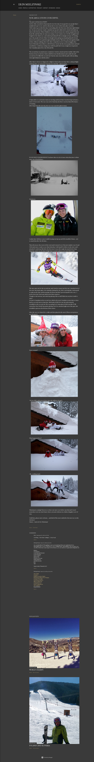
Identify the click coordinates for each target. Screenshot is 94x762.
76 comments (36, 748)
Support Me (32, 8)
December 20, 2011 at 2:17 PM (42, 535)
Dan (35, 535)
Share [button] (14, 15)
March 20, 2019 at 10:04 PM (46, 571)
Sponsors (52, 8)
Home (20, 8)
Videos (58, 8)
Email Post (35, 527)
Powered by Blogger (48, 757)
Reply (35, 539)
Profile (25, 8)
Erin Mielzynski (29, 4)
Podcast (39, 8)
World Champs (36, 670)
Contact (45, 8)
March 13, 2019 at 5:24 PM (46, 542)
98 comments (36, 672)
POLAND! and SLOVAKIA (39, 745)
